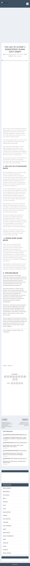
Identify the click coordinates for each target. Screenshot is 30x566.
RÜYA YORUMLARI (7, 525)
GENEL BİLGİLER (7, 512)
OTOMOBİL (5, 522)
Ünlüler (4, 546)
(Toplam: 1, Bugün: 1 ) (8, 365)
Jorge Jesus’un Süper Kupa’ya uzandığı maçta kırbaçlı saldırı (14, 462)
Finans (4, 505)
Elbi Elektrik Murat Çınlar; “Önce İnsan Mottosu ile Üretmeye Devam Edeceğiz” (13, 454)
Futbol (4, 508)
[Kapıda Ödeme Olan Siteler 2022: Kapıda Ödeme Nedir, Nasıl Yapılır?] (15, 442)
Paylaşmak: (15, 374)
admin (4, 54)
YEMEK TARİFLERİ (7, 553)
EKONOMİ (5, 501)
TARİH (4, 539)
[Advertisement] (15, 25)
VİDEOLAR (5, 549)
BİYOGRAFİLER (6, 491)
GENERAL (5, 515)
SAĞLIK (4, 529)
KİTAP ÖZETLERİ (6, 519)
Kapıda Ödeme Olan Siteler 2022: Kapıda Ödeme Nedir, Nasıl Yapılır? (13, 446)
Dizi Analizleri (6, 495)
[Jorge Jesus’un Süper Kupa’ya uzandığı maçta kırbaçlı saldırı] (15, 458)
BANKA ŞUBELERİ (7, 488)
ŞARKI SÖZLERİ (6, 532)
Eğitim (4, 498)
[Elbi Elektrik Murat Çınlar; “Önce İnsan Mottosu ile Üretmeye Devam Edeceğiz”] (15, 450)
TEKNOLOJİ (5, 542)
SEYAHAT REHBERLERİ (8, 536)
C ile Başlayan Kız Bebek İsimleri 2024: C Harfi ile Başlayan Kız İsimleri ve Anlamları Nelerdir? (15, 438)
